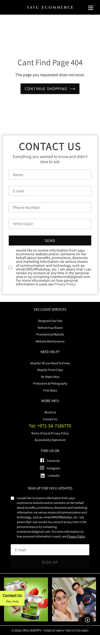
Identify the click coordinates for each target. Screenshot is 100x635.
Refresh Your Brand (50, 328)
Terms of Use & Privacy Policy (50, 433)
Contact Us (50, 419)
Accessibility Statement (50, 440)
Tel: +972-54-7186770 (50, 426)
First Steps (50, 390)
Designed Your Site (50, 321)
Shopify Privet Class (50, 370)
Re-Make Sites (50, 377)
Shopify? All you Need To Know (50, 363)
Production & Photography (50, 383)
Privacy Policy (64, 284)
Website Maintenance (50, 341)
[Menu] (91, 7)
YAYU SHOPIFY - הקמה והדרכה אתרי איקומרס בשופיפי (55, 630)
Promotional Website (50, 334)
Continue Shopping (46, 88)
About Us (50, 412)
